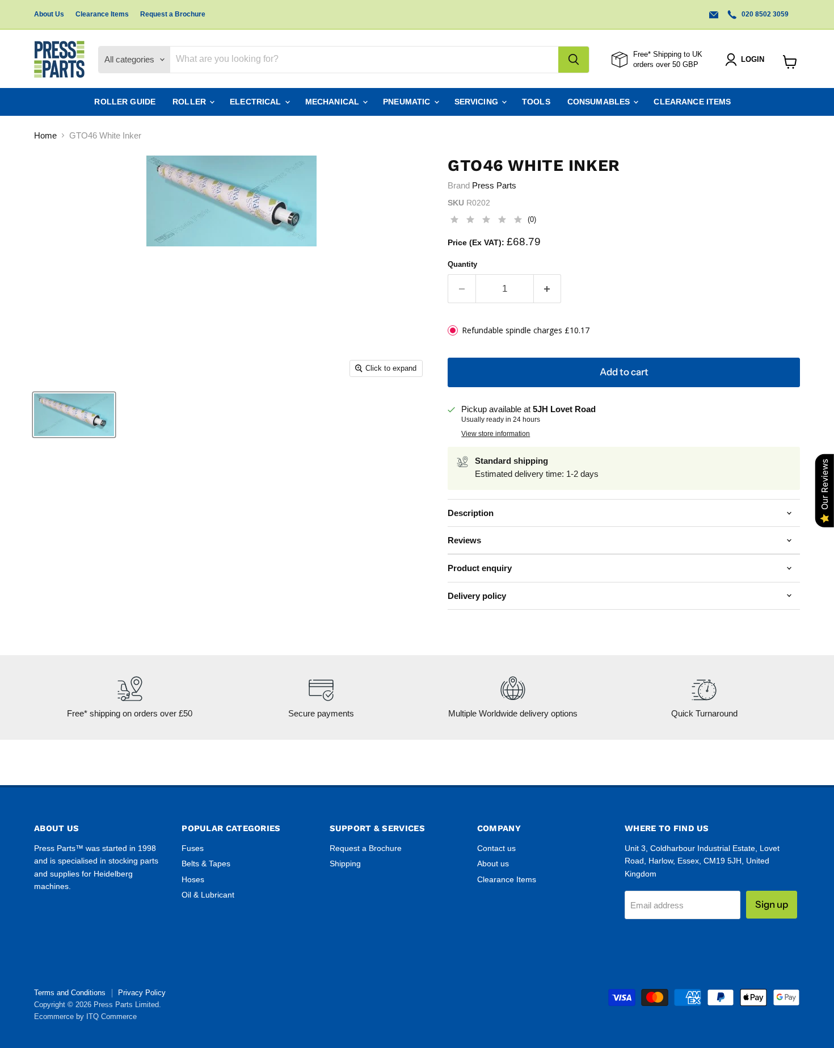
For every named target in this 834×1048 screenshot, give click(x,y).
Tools (536, 101)
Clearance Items (102, 14)
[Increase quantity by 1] (548, 288)
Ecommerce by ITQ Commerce (85, 1016)
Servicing (477, 101)
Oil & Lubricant (208, 894)
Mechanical (333, 101)
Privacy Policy (142, 992)
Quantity (462, 264)
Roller (190, 101)
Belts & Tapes (206, 863)
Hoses (193, 879)
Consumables (600, 101)
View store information (495, 434)
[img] (486, 221)
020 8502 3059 (764, 14)
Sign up (771, 904)
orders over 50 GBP (665, 64)
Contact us (496, 848)
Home (45, 135)
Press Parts (494, 185)
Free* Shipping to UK (667, 54)
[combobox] (364, 60)
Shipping (345, 863)
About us (493, 863)
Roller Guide (124, 101)
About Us (49, 14)
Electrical (257, 101)
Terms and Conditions (70, 992)
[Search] (573, 60)
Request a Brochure (172, 14)
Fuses (193, 848)
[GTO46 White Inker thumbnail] (74, 414)
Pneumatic (407, 101)
